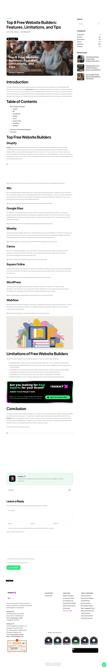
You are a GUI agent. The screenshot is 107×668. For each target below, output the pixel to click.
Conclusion (13, 132)
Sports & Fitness (85, 613)
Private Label (66, 608)
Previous (11, 490)
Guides (79, 41)
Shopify (15, 109)
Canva (15, 118)
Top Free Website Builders (17, 106)
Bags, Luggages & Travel (87, 608)
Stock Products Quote (69, 605)
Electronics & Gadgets (87, 598)
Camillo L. (17, 32)
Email (33, 523)
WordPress (16, 123)
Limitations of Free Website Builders (20, 129)
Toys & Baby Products (87, 605)
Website (56, 523)
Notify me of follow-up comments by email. (21, 559)
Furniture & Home (86, 603)
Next (69, 490)
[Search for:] (88, 24)
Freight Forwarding (68, 595)
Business (79, 37)
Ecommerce (80, 39)
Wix (14, 111)
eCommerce (29, 89)
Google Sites (17, 114)
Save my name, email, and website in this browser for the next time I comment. (31, 528)
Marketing (80, 44)
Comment (11, 510)
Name (10, 523)
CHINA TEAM (66, 593)
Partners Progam (67, 610)
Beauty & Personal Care (87, 610)
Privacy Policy (49, 664)
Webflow (15, 125)
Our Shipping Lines (68, 600)
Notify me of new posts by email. (18, 562)
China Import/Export (68, 598)
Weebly (15, 116)
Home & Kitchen (85, 600)
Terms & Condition (56, 664)
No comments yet (25, 32)
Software (9, 18)
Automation (80, 34)
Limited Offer (48, 595)
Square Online (17, 121)
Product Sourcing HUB (69, 603)
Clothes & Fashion (86, 595)
